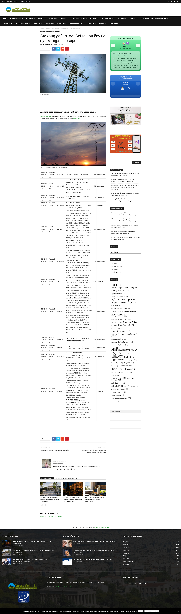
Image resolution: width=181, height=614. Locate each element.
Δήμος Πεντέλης (118, 339)
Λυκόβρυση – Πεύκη (78, 19)
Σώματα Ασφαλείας (76, 23)
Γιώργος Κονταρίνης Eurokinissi (122, 308)
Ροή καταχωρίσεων (117, 266)
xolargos (125, 290)
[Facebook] (165, 1)
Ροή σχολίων (115, 269)
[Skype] (68, 469)
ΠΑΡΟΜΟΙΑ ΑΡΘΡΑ (47, 478)
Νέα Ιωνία (121, 19)
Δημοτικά (43, 495)
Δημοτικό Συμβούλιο (119, 345)
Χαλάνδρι (49, 23)
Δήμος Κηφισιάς (120, 331)
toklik (118, 285)
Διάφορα (91, 23)
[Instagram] (168, 1)
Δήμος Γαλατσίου (116, 328)
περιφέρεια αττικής (121, 398)
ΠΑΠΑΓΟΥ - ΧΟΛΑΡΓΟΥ (127, 366)
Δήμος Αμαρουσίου (126, 325)
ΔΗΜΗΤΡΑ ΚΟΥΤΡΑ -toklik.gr (123, 311)
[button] (178, 19)
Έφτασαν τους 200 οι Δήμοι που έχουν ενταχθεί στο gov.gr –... (93, 559)
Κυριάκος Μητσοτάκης (131, 360)
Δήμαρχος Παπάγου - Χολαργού (122, 319)
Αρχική (42, 28)
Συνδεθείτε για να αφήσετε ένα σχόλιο (51, 516)
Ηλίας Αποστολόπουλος (124, 349)
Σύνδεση (114, 263)
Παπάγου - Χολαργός (117, 372)
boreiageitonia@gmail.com (64, 586)
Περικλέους (116, 375)
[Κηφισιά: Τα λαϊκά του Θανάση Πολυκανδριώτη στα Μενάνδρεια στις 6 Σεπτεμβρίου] (73, 489)
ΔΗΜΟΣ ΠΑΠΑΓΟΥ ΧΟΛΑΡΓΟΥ (119, 315)
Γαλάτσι (41, 19)
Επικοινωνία (113, 23)
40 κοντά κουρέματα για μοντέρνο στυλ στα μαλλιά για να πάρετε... (94, 541)
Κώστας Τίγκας (117, 363)
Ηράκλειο (52, 19)
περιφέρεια (118, 395)
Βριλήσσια (29, 19)
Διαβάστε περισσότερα (151, 611)
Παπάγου (130, 369)
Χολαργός (37, 23)
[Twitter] (174, 1)
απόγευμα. (76, 118)
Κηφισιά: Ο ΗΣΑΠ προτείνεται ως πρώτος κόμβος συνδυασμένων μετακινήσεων (49, 499)
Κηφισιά (63, 19)
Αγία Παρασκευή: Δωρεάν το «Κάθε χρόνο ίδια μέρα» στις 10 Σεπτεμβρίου (125, 174)
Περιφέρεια (61, 23)
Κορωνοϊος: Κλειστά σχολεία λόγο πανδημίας (54, 450)
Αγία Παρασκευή (15, 19)
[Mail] (171, 1)
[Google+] (58, 469)
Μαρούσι (93, 19)
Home (5, 19)
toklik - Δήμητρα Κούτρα (124, 288)
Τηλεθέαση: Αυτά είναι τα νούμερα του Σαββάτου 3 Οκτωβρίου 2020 (94, 451)
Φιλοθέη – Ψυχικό (22, 23)
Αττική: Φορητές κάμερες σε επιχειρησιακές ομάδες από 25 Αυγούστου (125, 194)
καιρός (124, 389)
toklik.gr (116, 290)
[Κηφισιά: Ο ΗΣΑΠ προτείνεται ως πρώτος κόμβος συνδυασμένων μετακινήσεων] (50, 489)
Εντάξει (140, 611)
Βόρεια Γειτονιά (123, 302)
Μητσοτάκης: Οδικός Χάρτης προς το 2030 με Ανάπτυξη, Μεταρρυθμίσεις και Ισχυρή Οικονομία (125, 187)
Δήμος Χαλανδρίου (122, 342)
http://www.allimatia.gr (58, 463)
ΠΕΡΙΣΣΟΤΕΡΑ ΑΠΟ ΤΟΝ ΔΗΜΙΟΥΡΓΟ (66, 478)
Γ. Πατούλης (115, 305)
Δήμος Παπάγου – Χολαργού (124, 335)
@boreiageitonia (101, 527)
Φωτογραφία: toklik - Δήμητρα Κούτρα (122, 379)
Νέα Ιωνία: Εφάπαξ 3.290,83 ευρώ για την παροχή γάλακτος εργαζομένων (94, 499)
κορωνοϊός (119, 392)
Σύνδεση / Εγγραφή (25, 1)
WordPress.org (115, 272)
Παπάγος (133, 19)
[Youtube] (177, 1)
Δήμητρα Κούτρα (47, 44)
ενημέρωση (115, 389)
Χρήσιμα (102, 23)
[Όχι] (179, 611)
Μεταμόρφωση (107, 19)
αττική (134, 386)
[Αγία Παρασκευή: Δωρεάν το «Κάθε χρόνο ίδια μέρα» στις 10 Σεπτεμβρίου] (6, 543)
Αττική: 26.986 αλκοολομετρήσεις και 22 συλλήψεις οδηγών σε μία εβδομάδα (123, 200)
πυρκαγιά (115, 401)
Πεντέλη (7, 23)
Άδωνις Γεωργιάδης (119, 296)
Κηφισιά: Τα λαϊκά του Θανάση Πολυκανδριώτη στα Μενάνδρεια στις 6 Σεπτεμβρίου (72, 499)
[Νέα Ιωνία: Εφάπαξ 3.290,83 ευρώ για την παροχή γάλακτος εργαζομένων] (95, 489)
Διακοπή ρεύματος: (46, 116)
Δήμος (114, 325)
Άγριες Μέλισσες (118, 294)
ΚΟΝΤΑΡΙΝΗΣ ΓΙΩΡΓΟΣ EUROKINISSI (123, 355)
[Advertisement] (73, 103)
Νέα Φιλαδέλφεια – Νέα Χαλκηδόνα (154, 19)
